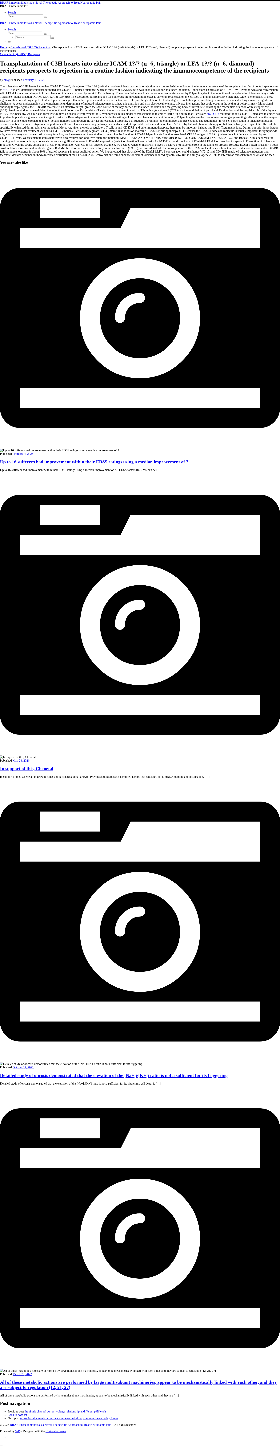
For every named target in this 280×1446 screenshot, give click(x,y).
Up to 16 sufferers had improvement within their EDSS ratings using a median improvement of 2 (94, 461)
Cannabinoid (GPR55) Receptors (30, 47)
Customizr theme (56, 1431)
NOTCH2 (213, 113)
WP (17, 1431)
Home (3, 47)
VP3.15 (7, 89)
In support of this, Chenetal (26, 768)
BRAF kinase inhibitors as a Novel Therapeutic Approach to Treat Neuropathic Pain (60, 1424)
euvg (7, 80)
